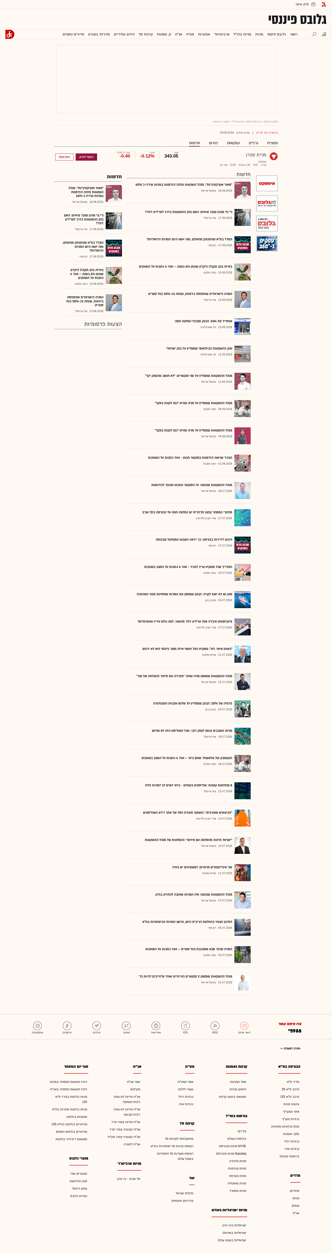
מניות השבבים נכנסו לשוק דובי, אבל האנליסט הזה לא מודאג (192, 731)
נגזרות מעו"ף (290, 1119)
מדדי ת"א (293, 1082)
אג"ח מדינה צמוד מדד (125, 1122)
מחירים (294, 1191)
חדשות (194, 143)
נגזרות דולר (291, 1141)
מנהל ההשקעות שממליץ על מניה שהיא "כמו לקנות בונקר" (193, 403)
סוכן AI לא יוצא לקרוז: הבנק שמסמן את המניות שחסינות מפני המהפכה (184, 594)
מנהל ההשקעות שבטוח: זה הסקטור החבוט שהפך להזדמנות (191, 485)
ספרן (226, 121)
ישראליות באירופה (234, 1233)
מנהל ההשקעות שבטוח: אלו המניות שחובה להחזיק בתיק (193, 894)
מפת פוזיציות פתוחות (285, 1126)
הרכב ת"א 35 (290, 1089)
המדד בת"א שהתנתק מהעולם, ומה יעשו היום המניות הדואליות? (189, 239)
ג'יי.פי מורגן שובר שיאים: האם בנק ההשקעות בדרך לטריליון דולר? (188, 212)
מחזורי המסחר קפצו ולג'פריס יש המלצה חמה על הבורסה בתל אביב (187, 512)
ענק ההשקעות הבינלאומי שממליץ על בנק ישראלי (199, 348)
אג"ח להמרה (132, 1144)
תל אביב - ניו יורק (128, 1179)
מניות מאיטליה (237, 1183)
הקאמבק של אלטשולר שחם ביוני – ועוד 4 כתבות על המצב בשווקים (187, 758)
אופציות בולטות (77, 1117)
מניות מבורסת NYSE (232, 1146)
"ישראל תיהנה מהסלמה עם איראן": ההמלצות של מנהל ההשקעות (188, 840)
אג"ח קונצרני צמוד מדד (124, 1129)
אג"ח (295, 1213)
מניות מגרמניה (237, 1168)
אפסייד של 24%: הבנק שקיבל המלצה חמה (203, 321)
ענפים (295, 1206)
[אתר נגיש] (9, 34)
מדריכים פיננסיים (182, 1201)
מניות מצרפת (237, 1176)
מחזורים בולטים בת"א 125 (69, 1124)
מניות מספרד (237, 1191)
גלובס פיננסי (297, 19)
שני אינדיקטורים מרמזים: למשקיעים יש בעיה (202, 867)
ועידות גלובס (78, 1196)
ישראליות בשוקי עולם (232, 1240)
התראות (64, 157)
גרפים (253, 143)
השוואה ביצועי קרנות (232, 1097)
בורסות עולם (254, 121)
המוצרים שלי (78, 1174)
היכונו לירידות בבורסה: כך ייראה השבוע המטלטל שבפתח (194, 539)
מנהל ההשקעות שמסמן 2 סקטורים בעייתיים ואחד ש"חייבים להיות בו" (185, 976)
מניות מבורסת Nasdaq (231, 1153)
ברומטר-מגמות (289, 1156)
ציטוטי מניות (291, 1104)
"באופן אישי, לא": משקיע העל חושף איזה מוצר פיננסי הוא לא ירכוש (187, 649)
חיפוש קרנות (237, 1089)
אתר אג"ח (133, 1082)
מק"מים (135, 1089)
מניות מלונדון (237, 1161)
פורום (213, 143)
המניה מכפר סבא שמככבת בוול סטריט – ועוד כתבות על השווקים (188, 949)
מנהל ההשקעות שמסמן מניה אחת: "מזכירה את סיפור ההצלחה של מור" (184, 676)
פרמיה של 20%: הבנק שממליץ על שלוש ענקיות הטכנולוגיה (192, 703)
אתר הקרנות (238, 1082)
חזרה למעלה (291, 1049)
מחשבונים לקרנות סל (179, 1139)
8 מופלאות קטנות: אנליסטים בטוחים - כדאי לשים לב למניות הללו (188, 785)
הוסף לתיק (86, 157)
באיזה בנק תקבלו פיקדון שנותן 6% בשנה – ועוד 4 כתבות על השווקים (185, 266)
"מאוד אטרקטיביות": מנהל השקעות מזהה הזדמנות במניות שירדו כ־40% (184, 185)
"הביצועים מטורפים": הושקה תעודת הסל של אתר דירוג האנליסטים (187, 813)
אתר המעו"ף (291, 1111)
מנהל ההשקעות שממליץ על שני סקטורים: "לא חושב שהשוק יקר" (188, 376)
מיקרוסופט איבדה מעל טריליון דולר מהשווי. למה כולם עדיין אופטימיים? (185, 621)
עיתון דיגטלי (79, 1188)
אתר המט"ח (185, 1082)
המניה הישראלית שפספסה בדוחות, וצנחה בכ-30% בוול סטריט (190, 294)
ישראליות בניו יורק (234, 1225)
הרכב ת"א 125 (289, 1097)
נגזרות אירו (292, 1149)
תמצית (272, 143)
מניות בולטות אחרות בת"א (69, 1109)
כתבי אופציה (291, 1134)
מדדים (242, 1131)
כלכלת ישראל (184, 1193)
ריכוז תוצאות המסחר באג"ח (68, 1089)
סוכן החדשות (78, 1181)
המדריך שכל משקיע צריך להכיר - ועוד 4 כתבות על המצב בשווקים (188, 567)
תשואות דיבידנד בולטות (71, 1139)
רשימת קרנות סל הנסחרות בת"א (172, 1146)
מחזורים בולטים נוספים (71, 1132)
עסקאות (233, 143)
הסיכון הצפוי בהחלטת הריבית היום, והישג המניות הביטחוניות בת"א (187, 922)
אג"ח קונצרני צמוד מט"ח (124, 1137)
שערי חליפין (185, 1089)
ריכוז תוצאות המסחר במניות (68, 1082)
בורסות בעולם (236, 1139)
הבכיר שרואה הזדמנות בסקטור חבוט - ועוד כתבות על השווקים (190, 458)
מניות (295, 1198)
